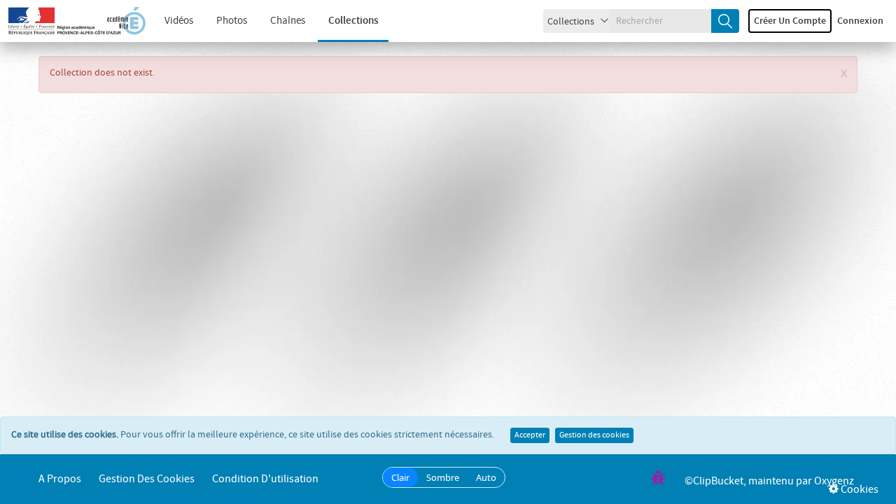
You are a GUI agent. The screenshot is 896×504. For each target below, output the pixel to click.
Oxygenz (834, 481)
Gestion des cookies (594, 435)
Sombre (442, 477)
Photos (231, 21)
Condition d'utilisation (265, 479)
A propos (59, 479)
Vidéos (178, 21)
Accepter (529, 435)
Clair (400, 477)
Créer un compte (790, 21)
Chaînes (287, 21)
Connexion (860, 21)
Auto (486, 477)
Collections (353, 21)
